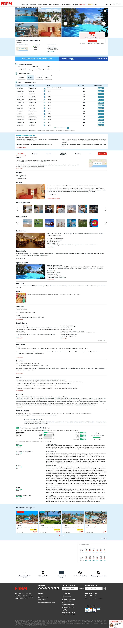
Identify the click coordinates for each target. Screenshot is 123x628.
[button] (30, 191)
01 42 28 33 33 (109, 4)
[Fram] (6, 3)
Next (103, 23)
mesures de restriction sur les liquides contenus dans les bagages (52, 396)
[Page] (39, 588)
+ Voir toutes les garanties (21, 147)
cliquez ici (45, 625)
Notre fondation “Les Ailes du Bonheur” (47, 602)
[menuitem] (24, 4)
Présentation (21, 153)
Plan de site (65, 609)
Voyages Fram (17, 7)
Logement (34, 153)
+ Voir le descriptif (50, 51)
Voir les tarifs (92, 41)
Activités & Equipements (63, 154)
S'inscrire (81, 588)
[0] (118, 4)
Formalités (78, 153)
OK (104, 588)
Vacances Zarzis (38, 7)
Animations (48, 153)
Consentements (66, 610)
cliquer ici (49, 441)
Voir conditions (72, 130)
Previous (65, 23)
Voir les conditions (101, 340)
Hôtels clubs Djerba (31, 7)
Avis (90, 153)
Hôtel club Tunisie (24, 7)
